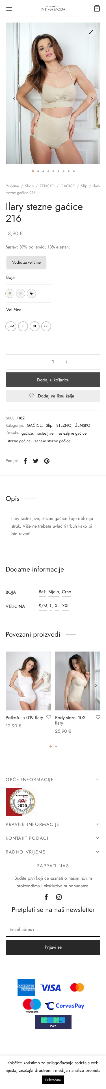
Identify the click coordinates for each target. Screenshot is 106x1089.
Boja (10, 277)
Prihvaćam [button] (53, 1080)
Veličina (13, 309)
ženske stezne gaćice (52, 441)
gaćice (27, 433)
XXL (65, 606)
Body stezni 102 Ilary (70, 720)
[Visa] (50, 987)
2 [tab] (38, 171)
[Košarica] (97, 8)
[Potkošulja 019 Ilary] (28, 681)
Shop (29, 186)
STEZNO (63, 425)
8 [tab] (69, 171)
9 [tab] (74, 171)
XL (57, 606)
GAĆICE (67, 186)
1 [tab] (33, 171)
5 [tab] (53, 171)
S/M (43, 606)
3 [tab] (43, 171)
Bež (42, 591)
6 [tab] (58, 171)
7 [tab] (63, 171)
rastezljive (45, 433)
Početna (12, 186)
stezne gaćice (19, 441)
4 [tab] (48, 171)
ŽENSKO (47, 186)
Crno (66, 591)
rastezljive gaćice (71, 433)
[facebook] (46, 897)
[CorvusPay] (66, 1005)
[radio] (10, 293)
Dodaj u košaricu (53, 380)
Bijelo (53, 591)
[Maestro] (32, 1005)
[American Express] (26, 987)
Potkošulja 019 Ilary (24, 717)
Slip (84, 186)
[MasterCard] (77, 987)
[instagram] (59, 897)
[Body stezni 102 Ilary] (77, 681)
